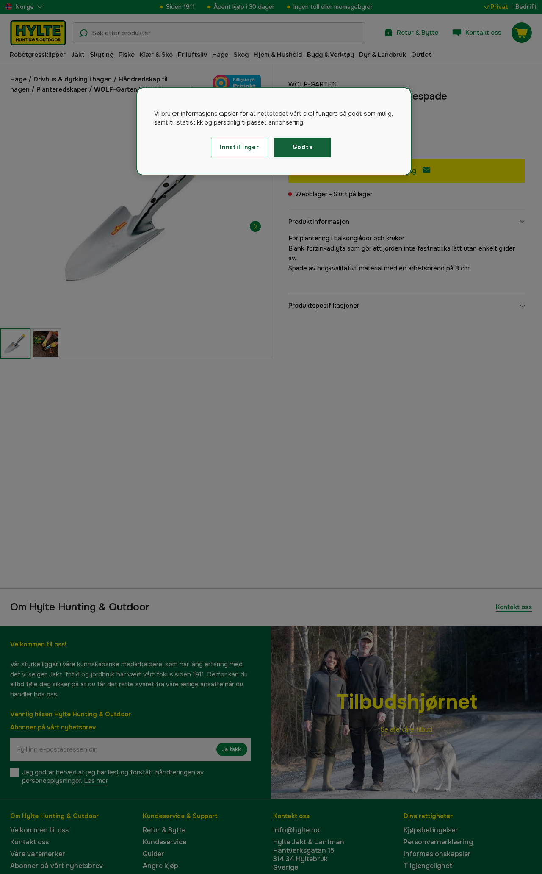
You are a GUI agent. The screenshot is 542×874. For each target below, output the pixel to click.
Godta (303, 147)
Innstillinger (239, 147)
